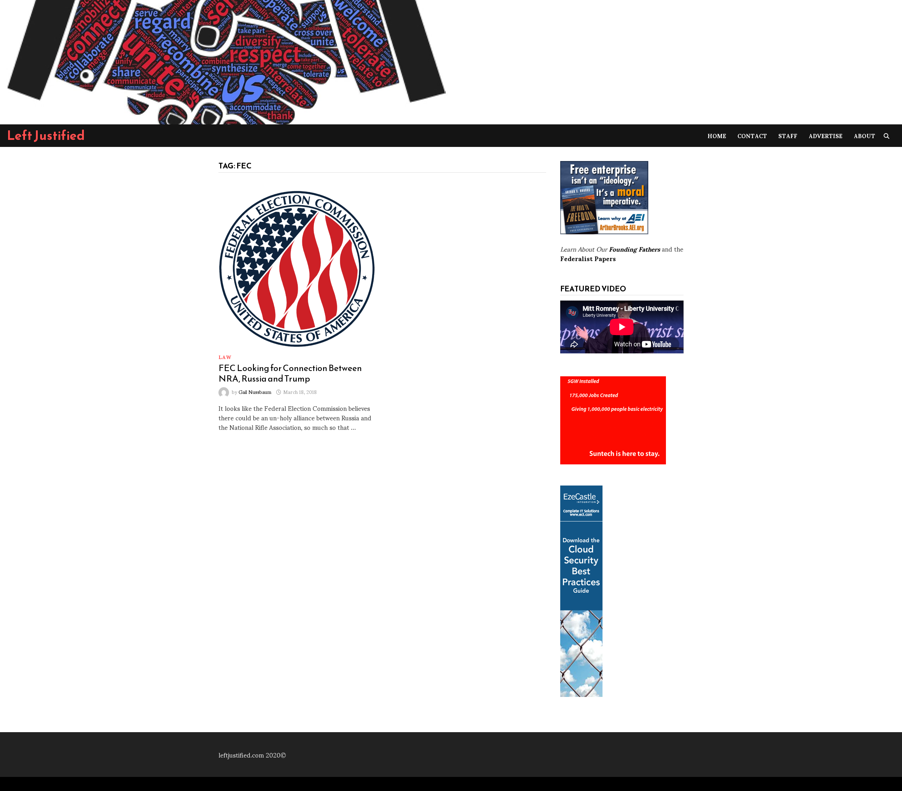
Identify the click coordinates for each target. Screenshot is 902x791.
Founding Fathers (634, 248)
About (864, 135)
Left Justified (46, 135)
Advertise (825, 135)
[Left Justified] (225, 60)
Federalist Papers (588, 258)
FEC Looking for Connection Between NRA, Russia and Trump (290, 373)
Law (224, 357)
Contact (752, 135)
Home (717, 135)
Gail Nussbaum (255, 391)
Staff (787, 135)
